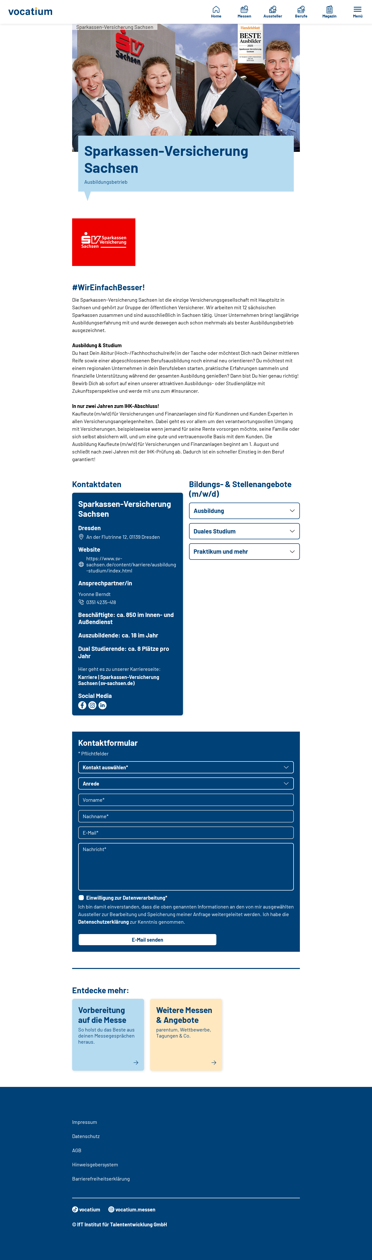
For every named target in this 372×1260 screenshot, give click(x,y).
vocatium (89, 1209)
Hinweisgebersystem (95, 1164)
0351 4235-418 (101, 602)
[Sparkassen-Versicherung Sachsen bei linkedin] (102, 705)
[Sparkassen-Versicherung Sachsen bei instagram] (92, 705)
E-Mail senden (147, 940)
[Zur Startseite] (32, 12)
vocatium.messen (135, 1209)
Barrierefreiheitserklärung (101, 1178)
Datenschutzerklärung (103, 922)
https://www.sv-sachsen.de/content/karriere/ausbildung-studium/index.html (131, 564)
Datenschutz (86, 1136)
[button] (244, 511)
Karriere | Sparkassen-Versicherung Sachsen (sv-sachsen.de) (118, 680)
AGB (76, 1150)
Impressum (84, 1122)
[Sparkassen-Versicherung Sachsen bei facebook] (82, 705)
